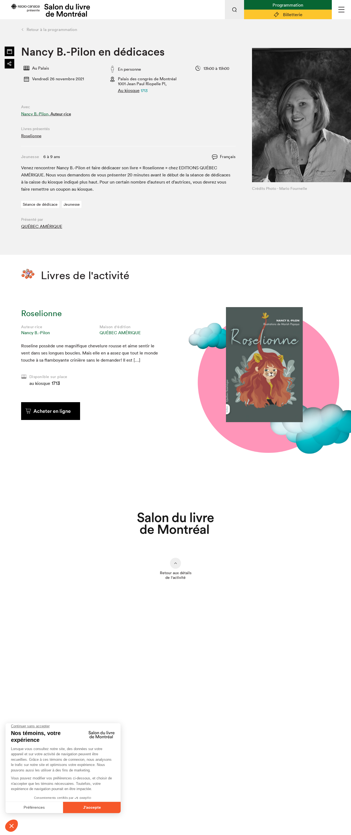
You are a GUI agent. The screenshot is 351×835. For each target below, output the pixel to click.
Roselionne (31, 135)
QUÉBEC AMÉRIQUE (41, 226)
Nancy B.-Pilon (35, 332)
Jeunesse (72, 204)
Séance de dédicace (40, 204)
